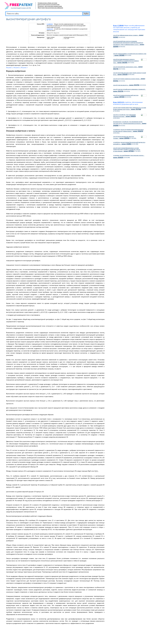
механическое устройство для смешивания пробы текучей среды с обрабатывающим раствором (129, 123)
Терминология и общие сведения (47, 3)
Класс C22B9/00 (118, 25)
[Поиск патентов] (21, 6)
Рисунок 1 (9, 67)
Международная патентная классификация (50, 7)
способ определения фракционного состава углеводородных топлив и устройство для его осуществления (126, 149)
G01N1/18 (50, 29)
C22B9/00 (50, 24)
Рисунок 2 (17, 67)
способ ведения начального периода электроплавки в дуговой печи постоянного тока (126, 60)
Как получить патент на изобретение (49, 4)
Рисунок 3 (24, 67)
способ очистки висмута (126, 85)
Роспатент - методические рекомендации (50, 6)
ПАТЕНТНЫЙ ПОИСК (19, 8)
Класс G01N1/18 (118, 102)
